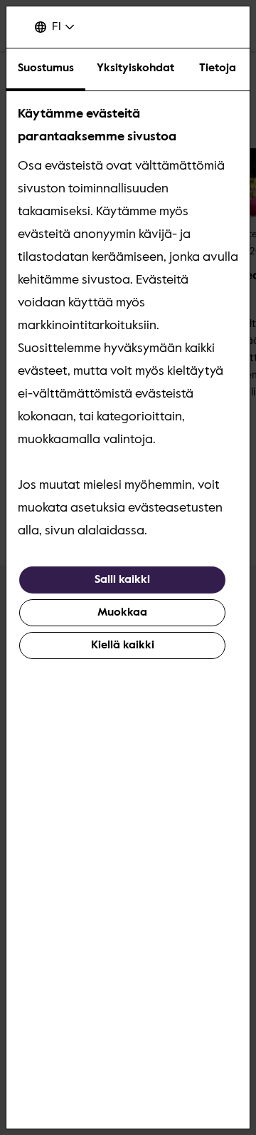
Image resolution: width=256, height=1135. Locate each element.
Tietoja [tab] (217, 68)
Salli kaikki (122, 580)
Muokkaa (122, 612)
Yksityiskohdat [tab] (135, 68)
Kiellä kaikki (122, 645)
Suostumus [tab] (46, 68)
